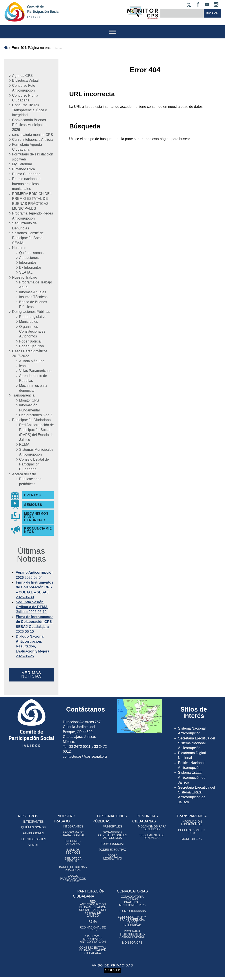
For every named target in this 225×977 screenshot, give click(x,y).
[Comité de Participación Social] (31, 18)
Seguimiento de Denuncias (24, 225)
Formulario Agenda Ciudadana (27, 147)
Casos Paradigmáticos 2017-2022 (73, 878)
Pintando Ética (23, 169)
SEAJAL (26, 272)
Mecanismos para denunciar (33, 388)
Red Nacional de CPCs (93, 929)
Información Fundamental (29, 407)
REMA (24, 444)
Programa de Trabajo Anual (35, 284)
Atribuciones (29, 258)
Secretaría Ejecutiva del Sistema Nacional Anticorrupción (196, 743)
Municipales (28, 321)
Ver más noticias (31, 674)
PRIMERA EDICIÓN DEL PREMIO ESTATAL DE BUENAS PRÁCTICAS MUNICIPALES (31, 201)
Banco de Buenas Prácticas (33, 304)
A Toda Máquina (31, 361)
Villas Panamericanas (36, 371)
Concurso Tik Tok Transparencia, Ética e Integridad (29, 110)
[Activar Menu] (112, 32)
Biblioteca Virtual (25, 80)
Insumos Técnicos (33, 297)
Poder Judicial (30, 341)
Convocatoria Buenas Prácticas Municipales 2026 (29, 125)
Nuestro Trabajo (24, 277)
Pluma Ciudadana (26, 174)
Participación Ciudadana (31, 420)
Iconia (24, 366)
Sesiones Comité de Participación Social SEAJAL (28, 238)
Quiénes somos (31, 253)
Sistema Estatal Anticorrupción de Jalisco (191, 777)
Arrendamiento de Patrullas (33, 378)
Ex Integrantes (30, 267)
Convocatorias (132, 891)
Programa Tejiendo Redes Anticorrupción (32, 215)
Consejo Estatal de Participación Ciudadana (34, 464)
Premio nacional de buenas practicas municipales (27, 184)
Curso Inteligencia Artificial (33, 139)
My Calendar (22, 164)
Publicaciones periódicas (30, 481)
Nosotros (19, 248)
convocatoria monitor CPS (32, 135)
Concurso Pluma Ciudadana (25, 98)
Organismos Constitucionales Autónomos (32, 331)
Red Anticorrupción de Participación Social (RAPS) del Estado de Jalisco (36, 432)
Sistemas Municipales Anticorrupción (36, 452)
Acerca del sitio (24, 474)
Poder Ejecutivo (31, 346)
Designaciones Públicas (31, 312)
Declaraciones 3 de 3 (35, 415)
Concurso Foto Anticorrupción (23, 88)
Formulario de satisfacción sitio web (32, 156)
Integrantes (27, 262)
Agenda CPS (22, 76)
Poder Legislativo (32, 317)
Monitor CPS (29, 400)
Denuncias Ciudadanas (145, 818)
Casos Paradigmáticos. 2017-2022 (30, 353)
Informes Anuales (32, 292)
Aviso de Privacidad (112, 965)
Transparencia (23, 395)
